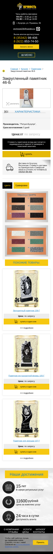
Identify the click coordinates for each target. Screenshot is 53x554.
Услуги (27, 529)
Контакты (39, 532)
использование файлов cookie (17, 545)
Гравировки (21, 185)
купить (28, 154)
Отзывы (13, 532)
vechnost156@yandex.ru (24, 29)
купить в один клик (28, 321)
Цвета (7, 185)
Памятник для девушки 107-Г (26, 441)
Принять (40, 542)
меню (28, 55)
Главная (14, 69)
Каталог (24, 69)
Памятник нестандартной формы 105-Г (26, 376)
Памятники (36, 69)
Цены (25, 532)
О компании (11, 529)
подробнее (28, 328)
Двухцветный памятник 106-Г (26, 311)
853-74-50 (26, 41)
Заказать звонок (26, 47)
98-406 (25, 37)
